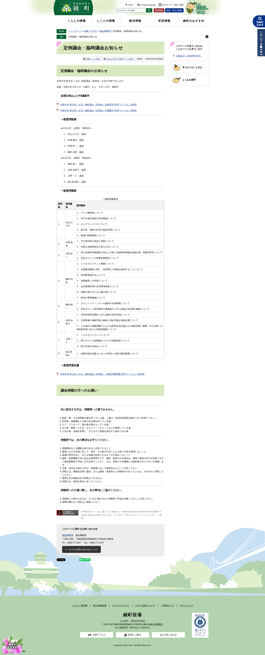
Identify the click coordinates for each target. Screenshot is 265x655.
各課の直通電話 (155, 624)
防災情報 (159, 10)
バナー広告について (145, 605)
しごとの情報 (106, 20)
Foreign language (148, 5)
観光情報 (135, 20)
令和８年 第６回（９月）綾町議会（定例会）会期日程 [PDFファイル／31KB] (98, 104)
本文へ (131, 5)
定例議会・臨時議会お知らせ (82, 36)
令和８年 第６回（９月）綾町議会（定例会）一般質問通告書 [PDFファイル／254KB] (102, 374)
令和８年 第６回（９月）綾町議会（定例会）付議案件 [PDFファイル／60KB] (98, 110)
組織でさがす (90, 31)
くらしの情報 (77, 20)
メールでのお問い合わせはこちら (81, 549)
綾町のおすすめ (193, 20)
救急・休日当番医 (174, 10)
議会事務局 (105, 31)
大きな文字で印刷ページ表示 (119, 59)
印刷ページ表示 (93, 59)
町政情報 (164, 20)
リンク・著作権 (80, 605)
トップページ (75, 31)
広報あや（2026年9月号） (189, 56)
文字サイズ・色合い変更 (173, 5)
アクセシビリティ (121, 605)
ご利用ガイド (167, 605)
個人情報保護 (99, 605)
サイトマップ (186, 605)
